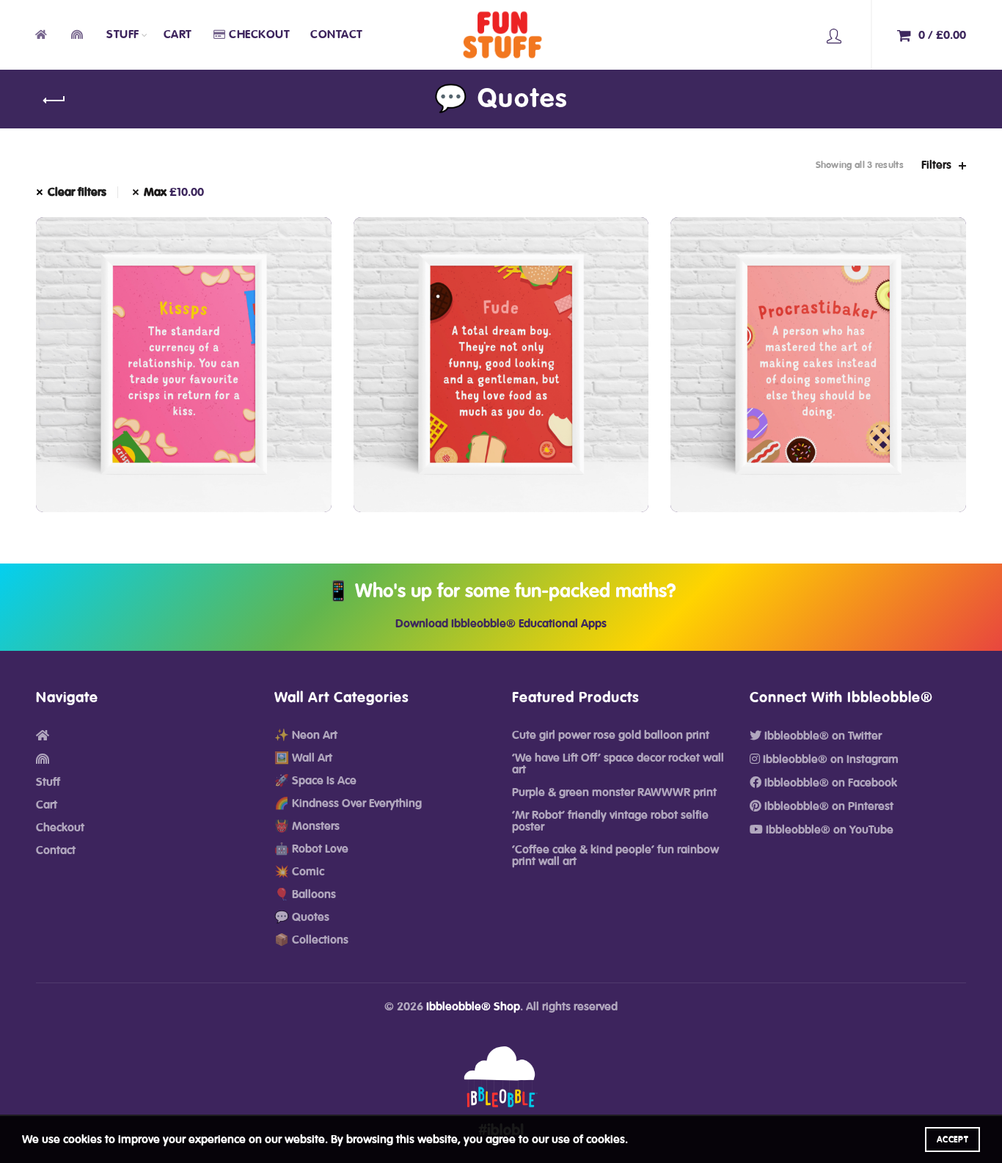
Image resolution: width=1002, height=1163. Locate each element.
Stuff (122, 34)
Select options (183, 439)
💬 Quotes (301, 917)
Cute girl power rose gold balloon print (610, 735)
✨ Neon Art (305, 735)
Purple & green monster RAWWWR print (614, 792)
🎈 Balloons (305, 894)
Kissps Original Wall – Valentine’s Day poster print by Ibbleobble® (184, 349)
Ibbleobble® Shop (473, 1007)
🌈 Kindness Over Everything (348, 803)
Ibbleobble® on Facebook (829, 783)
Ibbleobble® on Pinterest (827, 806)
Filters (936, 165)
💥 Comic (299, 872)
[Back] (54, 100)
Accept (952, 1139)
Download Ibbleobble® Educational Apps (501, 624)
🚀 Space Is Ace (315, 781)
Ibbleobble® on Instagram (829, 759)
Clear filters (77, 192)
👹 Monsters (307, 826)
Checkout (259, 34)
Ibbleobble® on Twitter (821, 736)
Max (174, 192)
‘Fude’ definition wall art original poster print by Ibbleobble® (501, 349)
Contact (336, 34)
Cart (178, 34)
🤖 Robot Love (311, 849)
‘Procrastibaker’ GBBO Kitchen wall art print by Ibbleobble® (819, 349)
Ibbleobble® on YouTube (828, 830)
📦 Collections (311, 940)
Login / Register (834, 35)
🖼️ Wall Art (303, 758)
